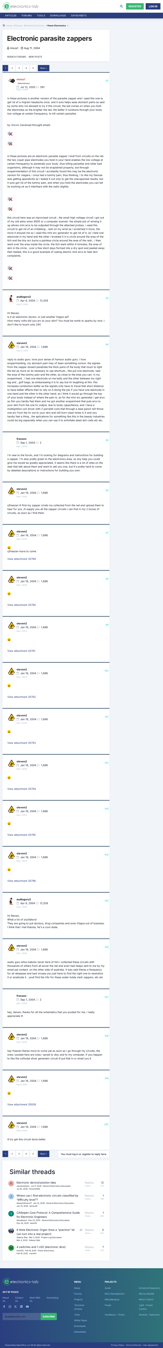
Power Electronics (46, 1250)
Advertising (52, 1297)
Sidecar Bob (22, 1237)
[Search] (121, 6)
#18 (106, 1036)
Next (42, 68)
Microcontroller (146, 1293)
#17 (106, 997)
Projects (78, 1299)
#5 (107, 440)
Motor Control (146, 1299)
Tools (41, 15)
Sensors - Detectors (149, 1314)
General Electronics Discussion (57, 1186)
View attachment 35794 (21, 788)
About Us (6, 1299)
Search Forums (16, 56)
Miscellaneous (112, 1299)
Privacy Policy (117, 1345)
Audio (108, 1288)
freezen (21, 438)
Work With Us (35, 1299)
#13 (106, 809)
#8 (107, 579)
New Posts (35, 56)
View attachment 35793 (21, 742)
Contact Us (19, 1299)
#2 (107, 80)
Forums (27, 15)
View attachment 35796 (21, 880)
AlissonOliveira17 (24, 1203)
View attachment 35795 (21, 834)
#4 (107, 344)
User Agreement (150, 1345)
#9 (107, 625)
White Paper (80, 1320)
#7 (107, 533)
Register (135, 6)
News (77, 1288)
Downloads (79, 1326)
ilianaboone (22, 1220)
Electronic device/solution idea (36, 1182)
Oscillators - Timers (114, 1314)
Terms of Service (133, 1345)
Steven (15, 125)
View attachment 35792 (21, 696)
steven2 (22, 343)
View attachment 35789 (21, 558)
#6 (107, 490)
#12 (106, 763)
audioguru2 (24, 296)
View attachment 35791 (21, 650)
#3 (107, 298)
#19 (106, 1078)
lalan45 (33, 1223)
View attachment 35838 (21, 1104)
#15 (106, 901)
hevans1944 (34, 1189)
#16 (106, 947)
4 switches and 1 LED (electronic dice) (41, 1247)
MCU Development (114, 1293)
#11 (106, 717)
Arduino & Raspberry (149, 1288)
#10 (106, 671)
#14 (106, 855)
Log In (153, 6)
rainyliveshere (23, 1186)
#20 (106, 1124)
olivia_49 (33, 1206)
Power (108, 1305)
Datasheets (78, 15)
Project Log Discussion (51, 1237)
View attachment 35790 (21, 604)
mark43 (20, 1250)
